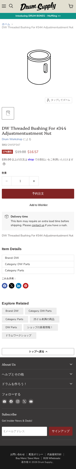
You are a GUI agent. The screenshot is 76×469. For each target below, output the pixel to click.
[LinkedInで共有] (18, 285)
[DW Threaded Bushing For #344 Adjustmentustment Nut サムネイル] (8, 113)
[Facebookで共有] (4, 285)
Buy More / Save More (27, 458)
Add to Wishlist (38, 205)
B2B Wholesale (51, 458)
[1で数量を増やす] (34, 181)
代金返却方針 (54, 454)
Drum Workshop (12, 139)
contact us (38, 225)
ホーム (6, 24)
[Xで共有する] (11, 285)
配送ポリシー (36, 454)
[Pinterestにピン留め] (25, 285)
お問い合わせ (17, 454)
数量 (4, 173)
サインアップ (61, 431)
